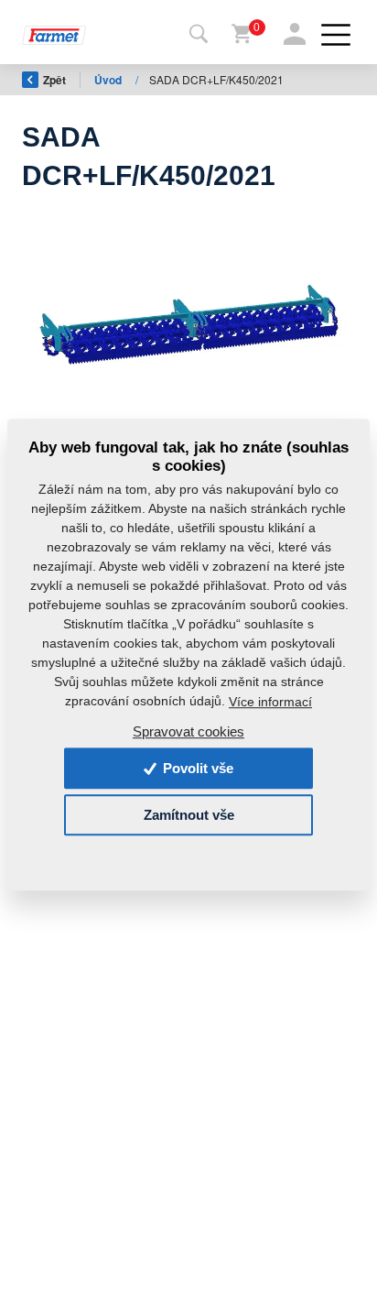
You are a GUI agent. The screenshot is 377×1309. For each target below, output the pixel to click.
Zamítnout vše (189, 815)
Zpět (54, 79)
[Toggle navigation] (198, 34)
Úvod (109, 79)
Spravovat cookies (188, 731)
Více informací (270, 701)
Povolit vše (196, 768)
